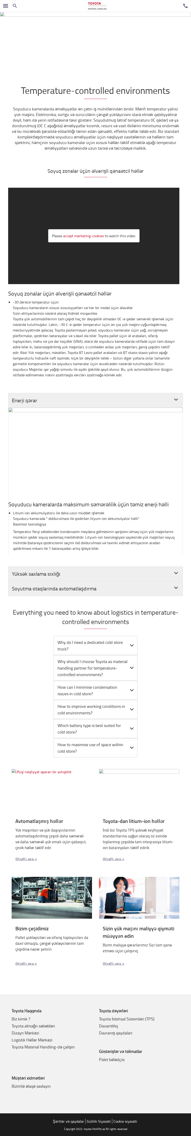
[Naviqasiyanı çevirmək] (5, 6)
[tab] (95, 645)
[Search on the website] (15, 6)
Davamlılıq (108, 1026)
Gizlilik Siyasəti (99, 1121)
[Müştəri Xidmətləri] (185, 6)
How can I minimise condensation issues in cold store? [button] (87, 690)
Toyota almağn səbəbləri (33, 1026)
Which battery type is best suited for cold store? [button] (89, 729)
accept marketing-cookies (83, 235)
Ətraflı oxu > (26, 859)
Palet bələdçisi (112, 1059)
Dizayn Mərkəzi (25, 1033)
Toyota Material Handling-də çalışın (43, 1047)
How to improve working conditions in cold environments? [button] (91, 709)
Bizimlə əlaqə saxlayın (31, 1086)
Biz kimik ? (21, 1019)
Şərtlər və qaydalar (68, 1121)
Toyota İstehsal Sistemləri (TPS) (126, 1019)
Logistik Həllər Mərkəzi (32, 1040)
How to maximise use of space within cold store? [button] (90, 748)
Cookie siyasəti (125, 1121)
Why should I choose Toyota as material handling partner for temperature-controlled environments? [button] (92, 668)
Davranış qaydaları (115, 1033)
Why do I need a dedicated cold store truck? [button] (90, 645)
